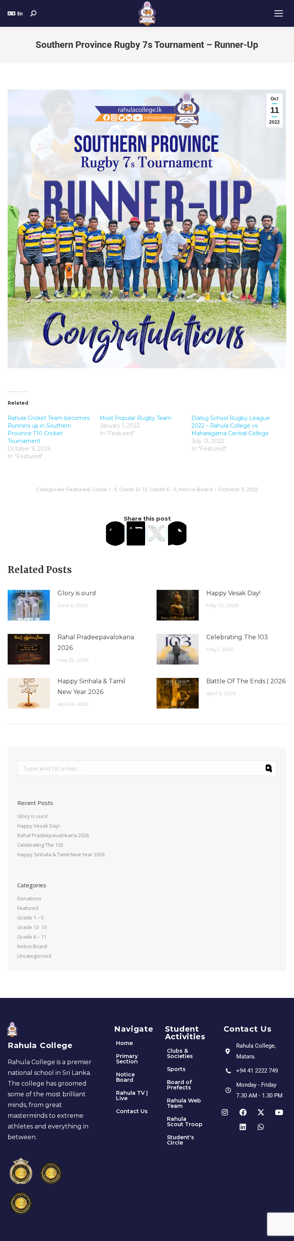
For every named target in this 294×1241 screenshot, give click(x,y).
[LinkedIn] (135, 533)
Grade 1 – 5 (30, 917)
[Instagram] (224, 1112)
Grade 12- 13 (133, 489)
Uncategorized (34, 955)
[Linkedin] (242, 1126)
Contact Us (132, 1111)
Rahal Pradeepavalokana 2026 (95, 643)
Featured (78, 489)
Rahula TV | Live (132, 1095)
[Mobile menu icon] (278, 13)
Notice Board (195, 489)
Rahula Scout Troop (185, 1121)
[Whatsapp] (260, 1126)
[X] (156, 533)
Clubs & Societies (180, 1053)
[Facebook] (115, 533)
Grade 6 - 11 (163, 489)
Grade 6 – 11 (31, 936)
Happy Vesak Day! (233, 593)
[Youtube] (278, 1112)
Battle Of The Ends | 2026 (246, 681)
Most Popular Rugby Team (136, 418)
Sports (176, 1069)
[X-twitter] (260, 1112)
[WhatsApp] (177, 533)
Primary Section (127, 1059)
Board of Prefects (179, 1085)
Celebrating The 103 (237, 637)
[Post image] (29, 605)
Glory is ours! (76, 593)
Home (124, 1043)
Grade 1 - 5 (104, 489)
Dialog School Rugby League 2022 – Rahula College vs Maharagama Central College (230, 426)
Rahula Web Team (184, 1103)
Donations (29, 898)
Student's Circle (180, 1140)
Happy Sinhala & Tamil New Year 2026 (91, 687)
